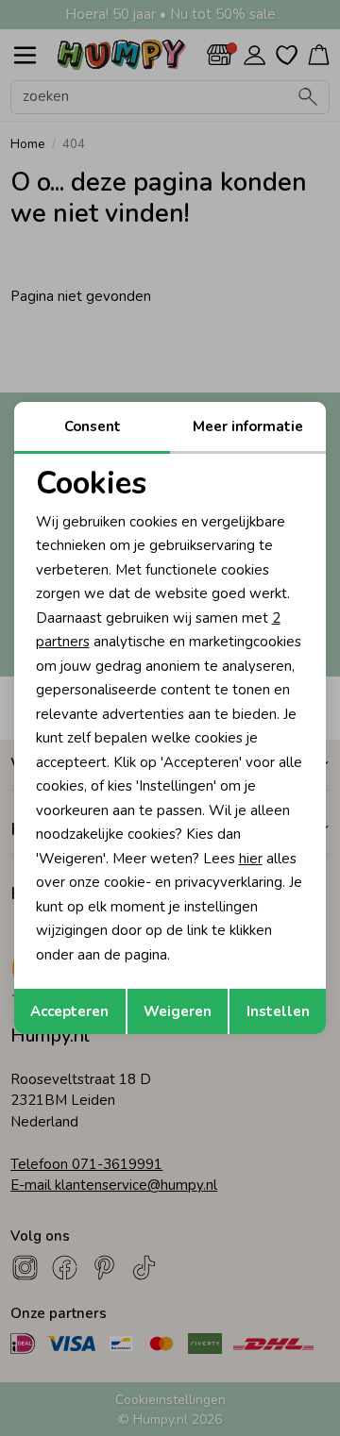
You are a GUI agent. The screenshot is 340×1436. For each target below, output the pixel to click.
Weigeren (178, 1011)
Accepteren (69, 1011)
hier (251, 858)
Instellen (278, 1011)
